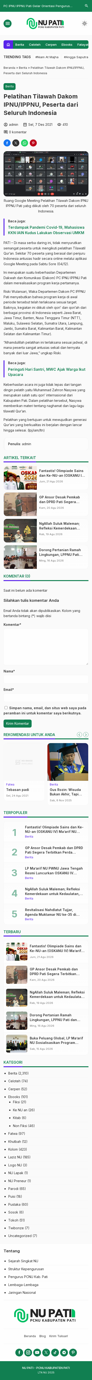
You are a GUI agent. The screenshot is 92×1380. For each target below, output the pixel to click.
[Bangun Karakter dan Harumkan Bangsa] (24, 762)
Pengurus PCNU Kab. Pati (28, 1277)
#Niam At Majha (47, 57)
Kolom (13, 1149)
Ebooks (67, 44)
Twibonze (16, 1228)
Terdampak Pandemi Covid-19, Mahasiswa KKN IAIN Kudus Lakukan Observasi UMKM (46, 230)
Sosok (13, 1212)
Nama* (9, 671)
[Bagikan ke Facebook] (7, 143)
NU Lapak (15, 1173)
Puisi (11, 1196)
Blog (42, 1336)
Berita (19, 44)
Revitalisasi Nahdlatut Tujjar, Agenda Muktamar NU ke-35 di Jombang (50, 914)
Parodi (13, 1189)
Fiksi (16, 1102)
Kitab (17, 1118)
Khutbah (14, 1142)
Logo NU (15, 1165)
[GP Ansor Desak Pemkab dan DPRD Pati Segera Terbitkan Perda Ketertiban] (20, 504)
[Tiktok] (55, 1352)
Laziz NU (15, 1157)
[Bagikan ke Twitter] (15, 143)
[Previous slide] (79, 734)
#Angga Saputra (76, 57)
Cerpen (51, 44)
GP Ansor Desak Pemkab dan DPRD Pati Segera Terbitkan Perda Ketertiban (61, 501)
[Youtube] (37, 1352)
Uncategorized (20, 1236)
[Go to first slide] (85, 734)
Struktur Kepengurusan (26, 1269)
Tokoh (13, 1220)
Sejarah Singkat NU (23, 1261)
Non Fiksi (20, 1126)
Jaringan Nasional (22, 1292)
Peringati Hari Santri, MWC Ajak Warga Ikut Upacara (46, 372)
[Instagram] (28, 1352)
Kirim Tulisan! (58, 1336)
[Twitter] (46, 1352)
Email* (9, 690)
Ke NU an (20, 1110)
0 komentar (18, 132)
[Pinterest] (73, 1352)
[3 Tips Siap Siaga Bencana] (67, 762)
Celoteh (35, 44)
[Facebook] (19, 1352)
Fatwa (12, 1134)
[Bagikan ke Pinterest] (33, 143)
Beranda (30, 1336)
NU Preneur (17, 1181)
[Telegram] (64, 1352)
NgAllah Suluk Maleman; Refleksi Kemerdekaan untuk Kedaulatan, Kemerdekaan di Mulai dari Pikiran (53, 893)
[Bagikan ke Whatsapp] (24, 143)
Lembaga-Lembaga (23, 1285)
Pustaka (14, 1204)
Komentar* (12, 625)
